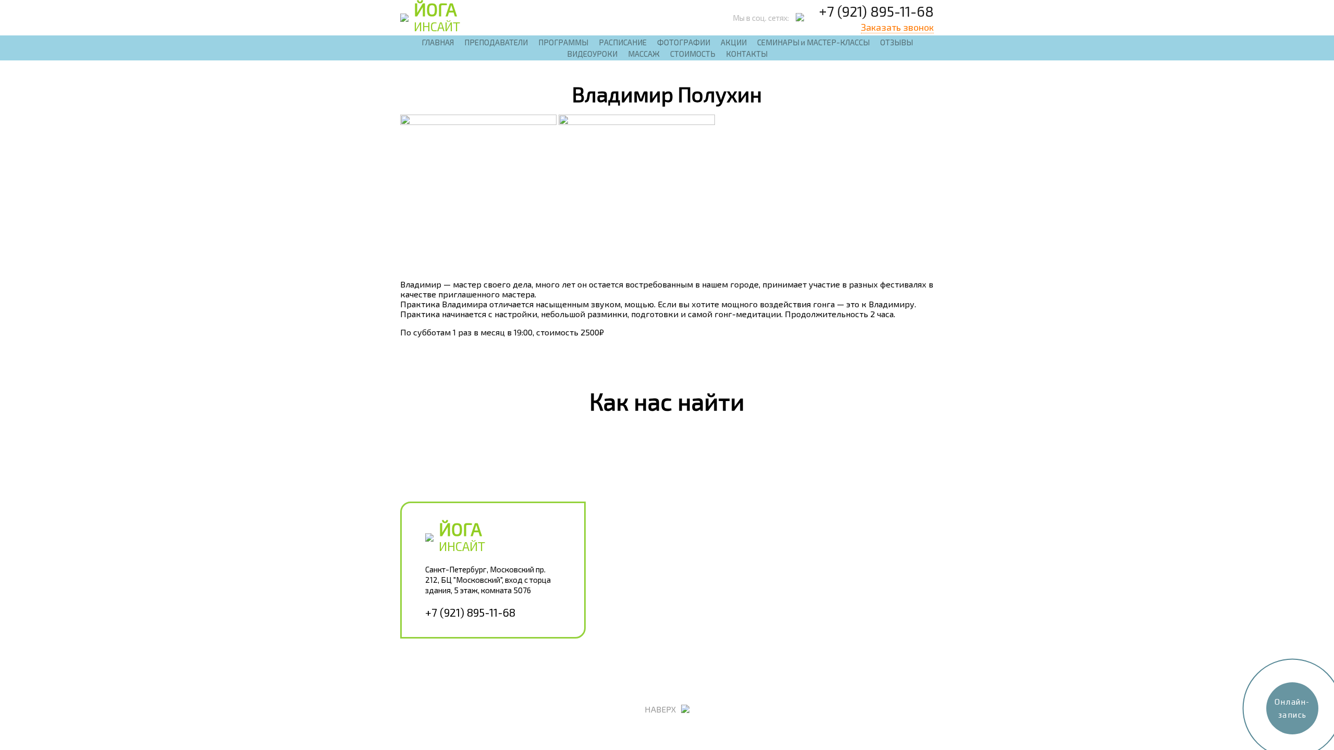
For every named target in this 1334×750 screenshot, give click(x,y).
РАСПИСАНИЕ (623, 42)
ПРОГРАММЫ (563, 42)
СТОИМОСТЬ (692, 53)
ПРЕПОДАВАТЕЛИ (496, 42)
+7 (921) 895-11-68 (876, 11)
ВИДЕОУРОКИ (592, 53)
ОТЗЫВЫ (896, 42)
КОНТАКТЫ (747, 53)
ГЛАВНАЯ (438, 42)
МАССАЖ (644, 53)
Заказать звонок (897, 27)
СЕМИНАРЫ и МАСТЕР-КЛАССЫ (813, 42)
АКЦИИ (734, 42)
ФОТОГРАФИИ (683, 42)
